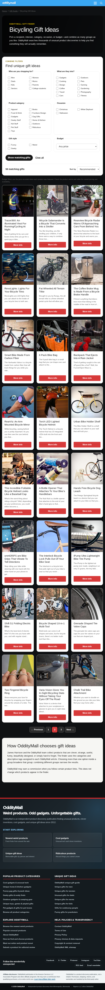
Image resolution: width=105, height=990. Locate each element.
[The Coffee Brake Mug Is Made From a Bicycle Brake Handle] (87, 269)
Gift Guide (13, 11)
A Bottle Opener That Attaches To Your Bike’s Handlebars (52, 491)
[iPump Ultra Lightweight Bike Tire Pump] (87, 536)
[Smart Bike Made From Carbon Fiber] (18, 335)
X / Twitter (62, 960)
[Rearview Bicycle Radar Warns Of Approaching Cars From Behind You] (87, 201)
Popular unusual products (14, 930)
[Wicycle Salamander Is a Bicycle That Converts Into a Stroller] (52, 201)
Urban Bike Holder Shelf (87, 421)
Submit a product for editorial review (19, 947)
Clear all (39, 157)
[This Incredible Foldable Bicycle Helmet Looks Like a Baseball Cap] (18, 468)
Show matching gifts (19, 157)
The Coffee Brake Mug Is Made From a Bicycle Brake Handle (86, 291)
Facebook (50, 960)
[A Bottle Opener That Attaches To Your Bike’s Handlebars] (52, 468)
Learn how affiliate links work (44, 979)
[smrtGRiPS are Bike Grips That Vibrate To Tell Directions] (18, 536)
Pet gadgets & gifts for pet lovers (17, 908)
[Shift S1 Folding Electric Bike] (18, 604)
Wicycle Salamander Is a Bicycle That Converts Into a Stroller (52, 223)
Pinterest (73, 960)
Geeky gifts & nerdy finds (14, 895)
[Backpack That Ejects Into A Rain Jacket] (87, 335)
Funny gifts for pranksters (66, 912)
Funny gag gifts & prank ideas (16, 891)
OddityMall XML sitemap (65, 947)
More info (18, 245)
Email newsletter (93, 965)
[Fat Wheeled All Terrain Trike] (52, 269)
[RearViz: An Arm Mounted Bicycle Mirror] (18, 402)
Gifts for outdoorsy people (66, 908)
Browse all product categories (16, 912)
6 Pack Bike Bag (48, 355)
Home (4, 11)
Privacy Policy (61, 935)
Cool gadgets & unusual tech (16, 883)
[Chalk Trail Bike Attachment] (87, 670)
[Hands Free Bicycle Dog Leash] (87, 468)
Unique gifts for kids (64, 904)
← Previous (37, 729)
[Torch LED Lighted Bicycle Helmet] (52, 402)
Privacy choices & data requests (69, 939)
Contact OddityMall (63, 926)
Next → (70, 729)
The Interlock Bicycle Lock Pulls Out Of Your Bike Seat (51, 558)
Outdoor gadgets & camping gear (17, 899)
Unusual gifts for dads (64, 895)
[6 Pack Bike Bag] (52, 335)
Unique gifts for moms (64, 899)
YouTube (96, 960)
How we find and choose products (18, 939)
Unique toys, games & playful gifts (18, 904)
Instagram (85, 960)
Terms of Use (60, 930)
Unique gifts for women (65, 891)
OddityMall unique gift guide (67, 883)
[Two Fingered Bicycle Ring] (18, 670)
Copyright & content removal (67, 943)
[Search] (101, 3)
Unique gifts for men (64, 887)
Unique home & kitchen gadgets (17, 887)
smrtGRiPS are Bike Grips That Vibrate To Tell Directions (16, 558)
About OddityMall (10, 935)
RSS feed (79, 965)
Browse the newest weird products (18, 926)
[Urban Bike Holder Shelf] (87, 402)
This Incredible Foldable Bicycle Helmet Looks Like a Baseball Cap (17, 491)
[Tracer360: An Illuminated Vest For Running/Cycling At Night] (18, 201)
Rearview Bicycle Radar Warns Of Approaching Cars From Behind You (87, 223)
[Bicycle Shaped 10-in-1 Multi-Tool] (52, 604)
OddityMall (13, 808)
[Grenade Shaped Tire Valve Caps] (87, 604)
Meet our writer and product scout (18, 943)
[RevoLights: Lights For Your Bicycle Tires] (18, 269)
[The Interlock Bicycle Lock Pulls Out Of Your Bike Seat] (52, 536)
